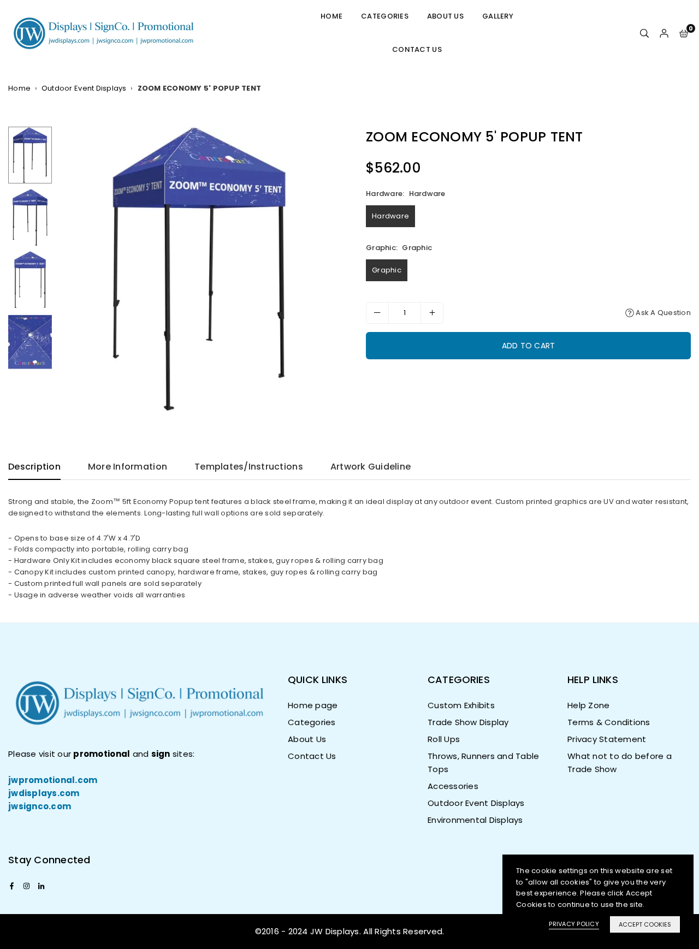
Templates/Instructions (248, 466)
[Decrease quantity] (377, 313)
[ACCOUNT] (664, 33)
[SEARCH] (644, 33)
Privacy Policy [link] (574, 924)
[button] (684, 33)
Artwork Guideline (370, 466)
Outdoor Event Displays (84, 88)
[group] (199, 269)
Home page (312, 705)
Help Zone (588, 705)
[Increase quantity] (432, 313)
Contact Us (417, 49)
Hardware (390, 216)
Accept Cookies (645, 924)
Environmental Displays (475, 820)
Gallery (497, 16)
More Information (127, 466)
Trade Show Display (468, 722)
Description (34, 466)
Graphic (386, 270)
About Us (445, 16)
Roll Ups (444, 739)
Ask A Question (662, 312)
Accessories (453, 786)
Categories (384, 16)
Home (331, 16)
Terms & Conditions (608, 722)
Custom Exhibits (461, 705)
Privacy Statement (606, 739)
